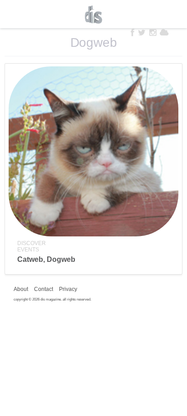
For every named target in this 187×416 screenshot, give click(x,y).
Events (28, 249)
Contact (43, 289)
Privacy (68, 289)
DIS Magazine (93, 14)
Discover (31, 243)
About (21, 289)
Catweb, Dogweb (46, 259)
